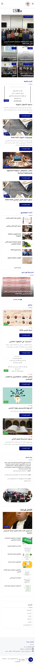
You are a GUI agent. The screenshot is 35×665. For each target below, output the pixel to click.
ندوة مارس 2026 (25, 330)
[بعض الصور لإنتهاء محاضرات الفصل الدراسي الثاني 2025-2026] (17, 30)
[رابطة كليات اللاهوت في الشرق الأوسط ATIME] (26, 69)
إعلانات (30, 48)
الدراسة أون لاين (27, 625)
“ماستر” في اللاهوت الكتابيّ (20, 342)
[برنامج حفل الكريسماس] (27, 220)
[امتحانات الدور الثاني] (27, 580)
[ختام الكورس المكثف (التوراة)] (27, 236)
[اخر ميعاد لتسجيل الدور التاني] (27, 588)
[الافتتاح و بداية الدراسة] (27, 564)
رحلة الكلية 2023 (16, 250)
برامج (29, 616)
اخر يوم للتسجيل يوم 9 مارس (20, 408)
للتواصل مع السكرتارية (14, 554)
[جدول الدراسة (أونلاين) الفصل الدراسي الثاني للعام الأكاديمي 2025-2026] (17, 287)
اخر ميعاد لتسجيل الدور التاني (12, 586)
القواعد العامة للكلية (14, 258)
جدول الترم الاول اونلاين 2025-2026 (18, 200)
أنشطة (29, 619)
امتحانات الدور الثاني (15, 578)
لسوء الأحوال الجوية (26, 59)
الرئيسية (29, 610)
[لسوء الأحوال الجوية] (26, 54)
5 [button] (15, 299)
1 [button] (21, 299)
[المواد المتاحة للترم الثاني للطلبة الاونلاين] (27, 244)
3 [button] (18, 299)
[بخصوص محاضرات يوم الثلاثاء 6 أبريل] (27, 572)
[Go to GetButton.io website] (31, 663)
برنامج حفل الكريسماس (13, 218)
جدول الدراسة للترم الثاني (22, 439)
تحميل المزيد (17, 267)
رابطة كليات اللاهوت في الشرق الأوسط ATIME (26, 75)
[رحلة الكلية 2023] (27, 252)
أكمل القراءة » (26, 116)
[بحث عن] (33, 5)
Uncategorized (28, 16)
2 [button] (19, 299)
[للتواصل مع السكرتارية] (27, 556)
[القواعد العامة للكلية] (27, 260)
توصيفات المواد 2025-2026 (21, 138)
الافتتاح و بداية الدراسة (14, 562)
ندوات (14, 48)
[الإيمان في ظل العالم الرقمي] (9, 54)
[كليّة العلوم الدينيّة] (28, 4)
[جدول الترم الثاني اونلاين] (27, 228)
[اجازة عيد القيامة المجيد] (27, 548)
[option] (17, 46)
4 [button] (16, 299)
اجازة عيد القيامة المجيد (14, 546)
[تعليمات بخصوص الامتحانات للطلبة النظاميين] (27, 540)
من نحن (29, 613)
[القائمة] (2, 5)
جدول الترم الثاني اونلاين (13, 226)
